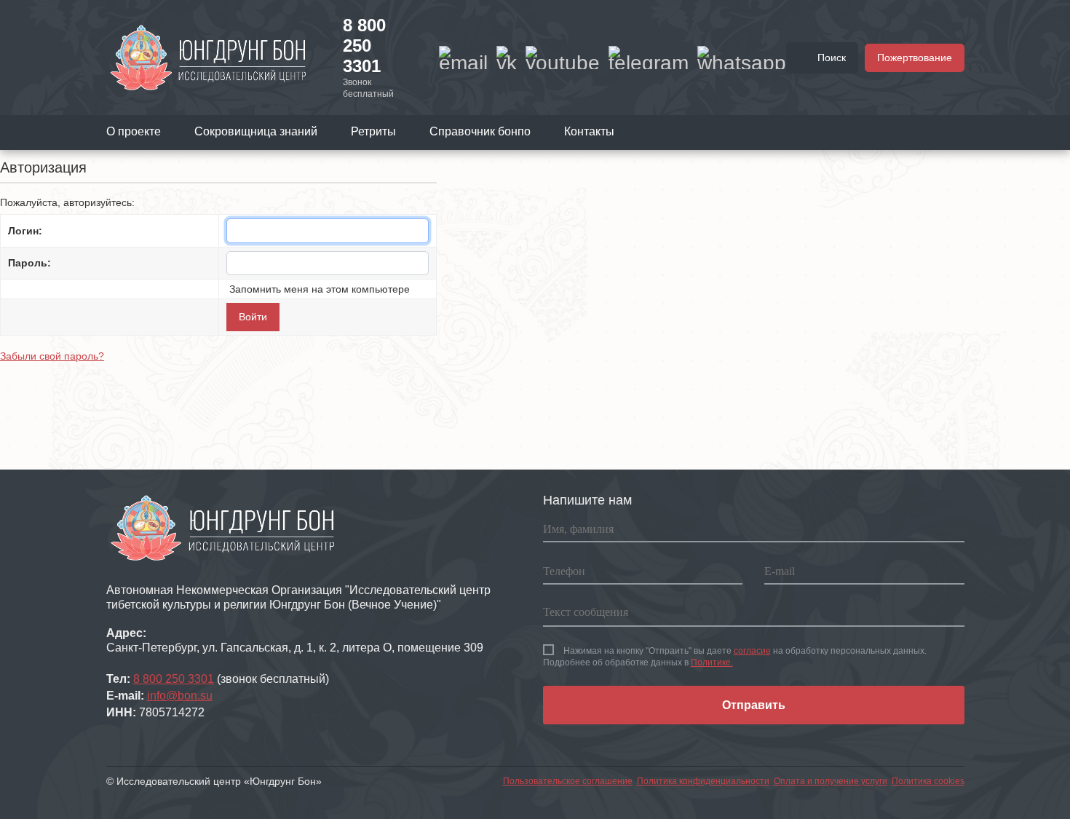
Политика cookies (928, 781)
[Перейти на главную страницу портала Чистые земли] (208, 57)
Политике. (712, 662)
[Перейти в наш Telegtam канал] (649, 57)
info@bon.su (180, 695)
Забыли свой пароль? (52, 356)
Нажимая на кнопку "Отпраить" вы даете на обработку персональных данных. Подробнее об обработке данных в (735, 657)
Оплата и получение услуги (830, 781)
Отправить (753, 705)
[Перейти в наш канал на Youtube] (563, 57)
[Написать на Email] (463, 57)
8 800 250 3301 (364, 45)
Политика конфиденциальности (703, 781)
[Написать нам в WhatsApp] (741, 57)
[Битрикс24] (9, 388)
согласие (752, 651)
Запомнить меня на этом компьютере (318, 289)
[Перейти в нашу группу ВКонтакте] (506, 57)
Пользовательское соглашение (568, 781)
